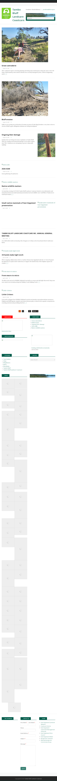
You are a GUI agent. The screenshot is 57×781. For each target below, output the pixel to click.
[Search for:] (40, 18)
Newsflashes (7, 317)
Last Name (32, 722)
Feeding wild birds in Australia (40, 348)
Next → (35, 311)
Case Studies (7, 359)
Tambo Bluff (6, 368)
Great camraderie (9, 65)
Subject (23, 738)
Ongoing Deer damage (11, 135)
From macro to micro (10, 275)
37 (29, 311)
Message (23, 744)
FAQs (4, 361)
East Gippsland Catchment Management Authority (48, 729)
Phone (22, 728)
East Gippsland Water (47, 736)
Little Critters (7, 294)
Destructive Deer (6, 331)
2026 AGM (6, 169)
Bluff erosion (7, 119)
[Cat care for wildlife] (12, 340)
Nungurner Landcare (47, 738)
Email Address (25, 733)
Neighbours (6, 362)
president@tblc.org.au (49, 9)
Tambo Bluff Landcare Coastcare (12, 370)
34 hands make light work (12, 255)
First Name (24, 722)
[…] (6, 74)
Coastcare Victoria (46, 726)
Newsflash (6, 366)
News (5, 364)
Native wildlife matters (11, 186)
